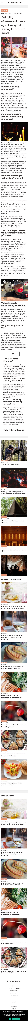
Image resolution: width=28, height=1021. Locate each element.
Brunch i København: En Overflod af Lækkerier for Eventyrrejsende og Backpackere (12, 637)
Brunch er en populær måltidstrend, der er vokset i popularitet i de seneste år (13, 607)
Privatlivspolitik (16, 1019)
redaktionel (4, 10)
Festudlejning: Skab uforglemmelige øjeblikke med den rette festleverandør (13, 493)
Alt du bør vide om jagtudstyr (10, 464)
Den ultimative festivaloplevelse (11, 579)
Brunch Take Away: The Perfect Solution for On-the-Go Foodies (13, 755)
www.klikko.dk (15, 995)
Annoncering (14, 1006)
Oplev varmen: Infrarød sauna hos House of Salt (13, 551)
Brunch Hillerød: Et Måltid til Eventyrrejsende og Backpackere (11, 696)
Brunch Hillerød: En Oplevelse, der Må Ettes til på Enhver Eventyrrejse (12, 667)
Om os (14, 1008)
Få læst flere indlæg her (14, 430)
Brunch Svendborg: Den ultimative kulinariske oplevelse (11, 784)
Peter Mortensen (18, 13)
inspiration (4, 460)
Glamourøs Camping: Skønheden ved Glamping (12, 522)
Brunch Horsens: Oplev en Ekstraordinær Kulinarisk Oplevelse (13, 726)
